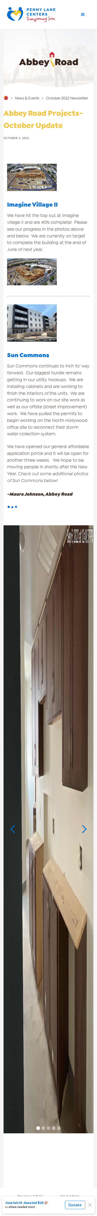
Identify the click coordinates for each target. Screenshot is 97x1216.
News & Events (27, 97)
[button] (83, 15)
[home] (33, 15)
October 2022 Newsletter (67, 97)
